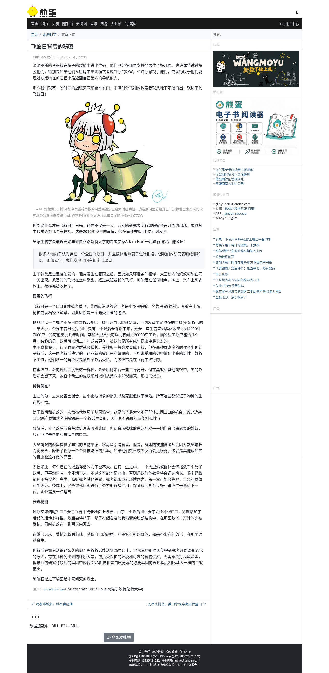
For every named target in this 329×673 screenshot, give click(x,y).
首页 (34, 23)
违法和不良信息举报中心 (164, 665)
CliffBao (39, 57)
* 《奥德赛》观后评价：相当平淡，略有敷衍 (244, 268)
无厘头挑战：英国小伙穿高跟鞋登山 (175, 604)
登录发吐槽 (121, 637)
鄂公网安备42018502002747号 (180, 656)
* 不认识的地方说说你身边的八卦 (236, 280)
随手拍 (67, 23)
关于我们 (144, 652)
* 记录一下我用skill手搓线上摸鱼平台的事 (242, 239)
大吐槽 (116, 23)
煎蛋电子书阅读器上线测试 (234, 169)
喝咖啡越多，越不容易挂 (54, 604)
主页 (34, 34)
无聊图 (81, 23)
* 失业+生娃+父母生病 (228, 285)
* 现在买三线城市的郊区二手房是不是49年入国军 (247, 291)
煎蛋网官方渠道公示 (230, 184)
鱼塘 (93, 23)
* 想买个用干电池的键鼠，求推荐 (236, 245)
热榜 (104, 23)
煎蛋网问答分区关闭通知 (233, 174)
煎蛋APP (185, 652)
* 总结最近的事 (223, 256)
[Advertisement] (256, 349)
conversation (54, 589)
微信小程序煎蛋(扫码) (240, 208)
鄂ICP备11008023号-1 (143, 656)
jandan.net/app (235, 213)
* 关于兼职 (220, 274)
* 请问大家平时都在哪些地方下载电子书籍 (242, 262)
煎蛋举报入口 (137, 665)
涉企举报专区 (191, 665)
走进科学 (49, 34)
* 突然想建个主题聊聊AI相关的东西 (237, 251)
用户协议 (158, 652)
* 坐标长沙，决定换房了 (230, 297)
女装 (55, 23)
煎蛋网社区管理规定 (230, 179)
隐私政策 (172, 652)
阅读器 (130, 23)
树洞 (45, 23)
